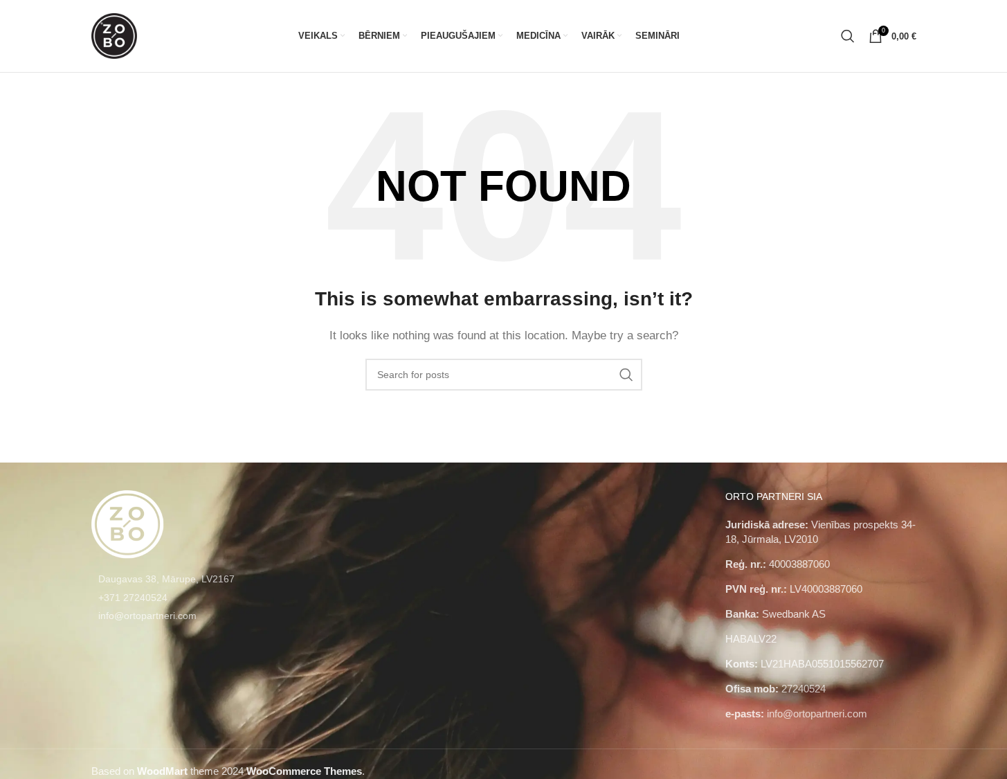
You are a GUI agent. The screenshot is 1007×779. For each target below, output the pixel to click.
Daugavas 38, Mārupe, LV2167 (166, 578)
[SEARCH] (626, 375)
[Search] (848, 36)
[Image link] (127, 523)
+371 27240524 (132, 597)
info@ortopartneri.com (147, 615)
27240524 (803, 689)
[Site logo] (114, 35)
